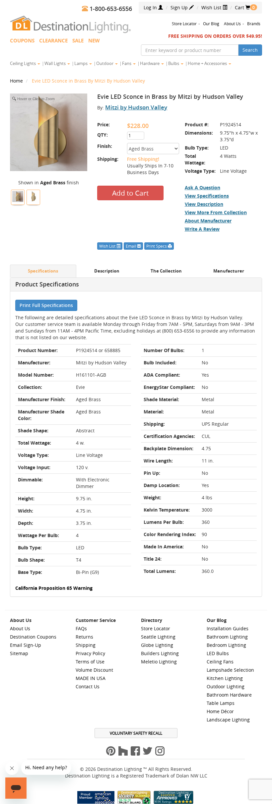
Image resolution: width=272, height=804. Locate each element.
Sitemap (19, 653)
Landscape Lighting (228, 719)
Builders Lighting (160, 653)
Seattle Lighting (158, 637)
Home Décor (220, 711)
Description (106, 271)
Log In (151, 7)
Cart (242, 7)
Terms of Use (90, 661)
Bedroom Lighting (226, 645)
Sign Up (179, 7)
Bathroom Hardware (229, 695)
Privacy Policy (90, 653)
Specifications (43, 271)
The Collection (166, 271)
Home (17, 81)
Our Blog (211, 23)
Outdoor (105, 63)
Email (131, 246)
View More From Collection (216, 212)
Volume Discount (94, 670)
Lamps (81, 63)
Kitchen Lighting (225, 678)
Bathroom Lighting (227, 637)
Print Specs (157, 246)
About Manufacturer (208, 220)
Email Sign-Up (25, 645)
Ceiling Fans (220, 661)
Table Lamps (221, 703)
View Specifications (207, 196)
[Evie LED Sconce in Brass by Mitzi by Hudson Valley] (17, 196)
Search (250, 50)
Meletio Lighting (159, 661)
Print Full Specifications (46, 305)
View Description (204, 204)
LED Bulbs (218, 653)
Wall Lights (55, 63)
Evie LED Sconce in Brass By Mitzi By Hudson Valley (88, 81)
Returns (84, 637)
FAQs (81, 628)
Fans (127, 63)
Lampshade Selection (230, 670)
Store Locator (184, 23)
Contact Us (88, 686)
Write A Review (202, 229)
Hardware (150, 63)
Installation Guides (227, 628)
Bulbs (174, 63)
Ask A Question (202, 187)
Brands (253, 23)
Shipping (86, 645)
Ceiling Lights (23, 63)
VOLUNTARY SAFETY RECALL (136, 733)
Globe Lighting (157, 645)
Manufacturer (228, 271)
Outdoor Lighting (225, 686)
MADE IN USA (90, 678)
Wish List (212, 7)
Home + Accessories (208, 63)
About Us (232, 23)
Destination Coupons (33, 637)
